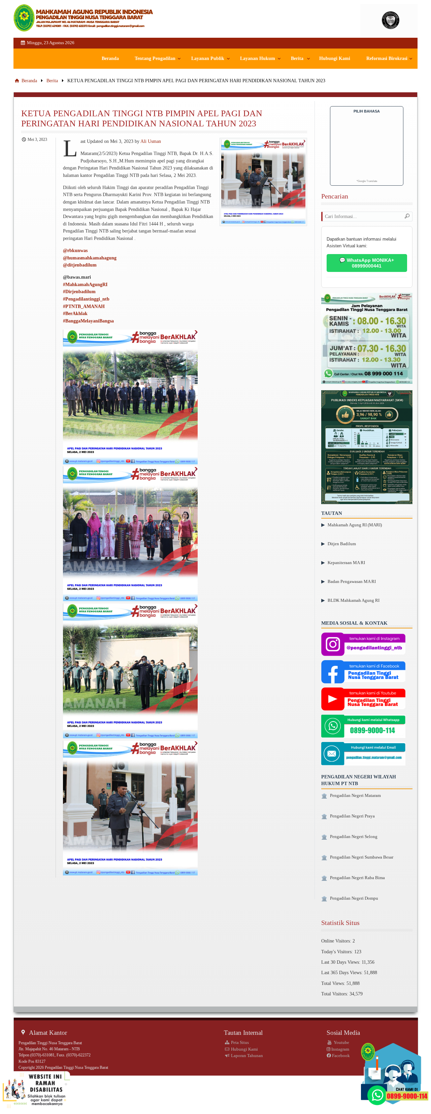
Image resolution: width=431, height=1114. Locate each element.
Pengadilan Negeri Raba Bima (357, 877)
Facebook (340, 1055)
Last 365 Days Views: (342, 972)
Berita (297, 58)
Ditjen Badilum (342, 543)
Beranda (110, 58)
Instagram (339, 1049)
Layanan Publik (207, 58)
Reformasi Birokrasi (386, 58)
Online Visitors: (337, 940)
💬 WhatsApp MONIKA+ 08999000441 (366, 263)
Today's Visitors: (337, 951)
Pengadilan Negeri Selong (353, 836)
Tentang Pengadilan (155, 58)
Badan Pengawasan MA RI (352, 581)
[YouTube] (363, 699)
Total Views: (333, 983)
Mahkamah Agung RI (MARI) (355, 524)
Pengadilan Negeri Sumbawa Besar (361, 857)
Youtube (341, 1042)
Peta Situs (239, 1042)
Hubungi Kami (334, 58)
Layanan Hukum (257, 58)
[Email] (363, 754)
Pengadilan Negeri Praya (352, 816)
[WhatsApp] (363, 727)
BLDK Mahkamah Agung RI (353, 600)
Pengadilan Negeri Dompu (354, 898)
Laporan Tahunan (246, 1055)
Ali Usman (150, 141)
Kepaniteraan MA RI (346, 562)
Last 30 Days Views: (341, 962)
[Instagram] (363, 644)
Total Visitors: (335, 993)
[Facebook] (363, 672)
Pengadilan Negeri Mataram (355, 795)
